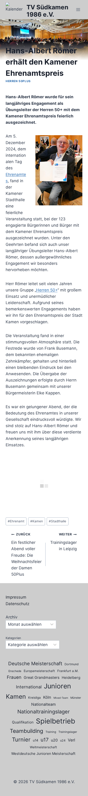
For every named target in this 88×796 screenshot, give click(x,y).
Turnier (21, 739)
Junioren (57, 686)
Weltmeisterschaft (43, 747)
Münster (75, 697)
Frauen (14, 677)
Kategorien (13, 638)
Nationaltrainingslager (43, 712)
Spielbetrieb (55, 721)
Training (51, 732)
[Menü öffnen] (78, 9)
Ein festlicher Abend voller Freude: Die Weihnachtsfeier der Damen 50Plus (26, 554)
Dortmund (72, 664)
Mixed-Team (61, 697)
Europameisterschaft (39, 671)
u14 (35, 740)
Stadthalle (57, 521)
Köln (47, 697)
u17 (45, 740)
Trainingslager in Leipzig (63, 541)
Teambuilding (26, 731)
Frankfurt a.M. (68, 671)
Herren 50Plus (18, 81)
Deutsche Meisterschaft (35, 663)
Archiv (11, 617)
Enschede (14, 671)
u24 (62, 740)
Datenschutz (17, 603)
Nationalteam (43, 704)
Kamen (36, 521)
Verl (71, 740)
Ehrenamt (16, 521)
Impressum (16, 597)
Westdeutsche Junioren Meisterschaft (43, 753)
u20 (54, 740)
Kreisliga (34, 697)
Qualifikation (23, 722)
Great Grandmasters (41, 677)
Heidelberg (71, 677)
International (29, 686)
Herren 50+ (46, 290)
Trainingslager (67, 732)
